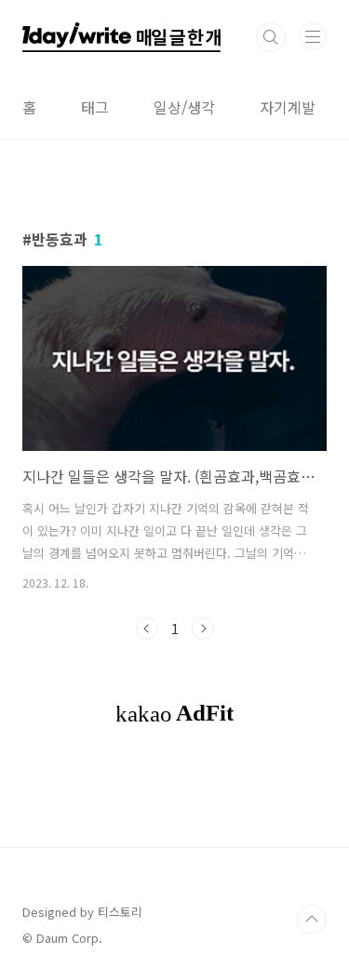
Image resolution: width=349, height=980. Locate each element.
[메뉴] (313, 36)
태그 (95, 107)
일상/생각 (184, 107)
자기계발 (287, 107)
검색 (271, 37)
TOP (312, 919)
